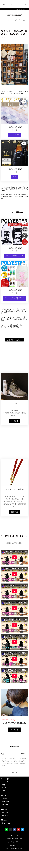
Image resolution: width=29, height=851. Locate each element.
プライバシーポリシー (14, 842)
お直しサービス (6, 804)
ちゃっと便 (4, 798)
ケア (24, 20)
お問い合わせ (14, 835)
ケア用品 (4, 790)
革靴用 (3, 785)
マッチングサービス (7, 801)
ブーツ (20, 20)
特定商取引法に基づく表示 (14, 838)
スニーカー (11, 20)
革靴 (16, 20)
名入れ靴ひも (5, 815)
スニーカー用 (5, 782)
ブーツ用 (4, 788)
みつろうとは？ (6, 812)
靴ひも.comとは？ (6, 823)
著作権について (14, 845)
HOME (5, 20)
